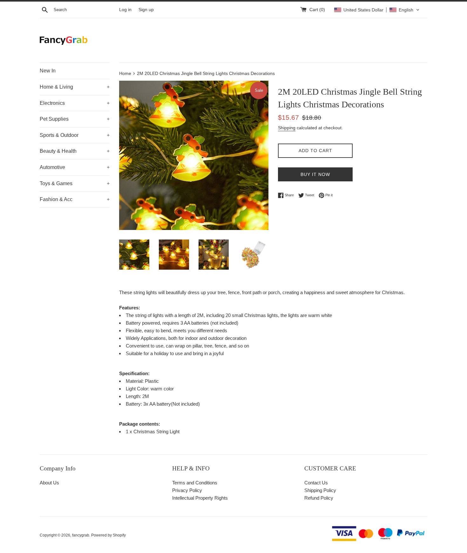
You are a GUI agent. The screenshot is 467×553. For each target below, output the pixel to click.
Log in (125, 9)
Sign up (146, 9)
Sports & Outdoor (75, 135)
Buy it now (315, 174)
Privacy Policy (187, 490)
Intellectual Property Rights (200, 498)
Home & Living (75, 87)
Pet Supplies (75, 119)
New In (48, 70)
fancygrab (80, 535)
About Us (49, 482)
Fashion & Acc (75, 199)
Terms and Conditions (194, 482)
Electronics (75, 103)
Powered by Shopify (108, 535)
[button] (376, 10)
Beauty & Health (75, 151)
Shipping (286, 127)
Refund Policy (318, 498)
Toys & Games (75, 183)
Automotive (75, 167)
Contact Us (316, 482)
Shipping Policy (320, 490)
